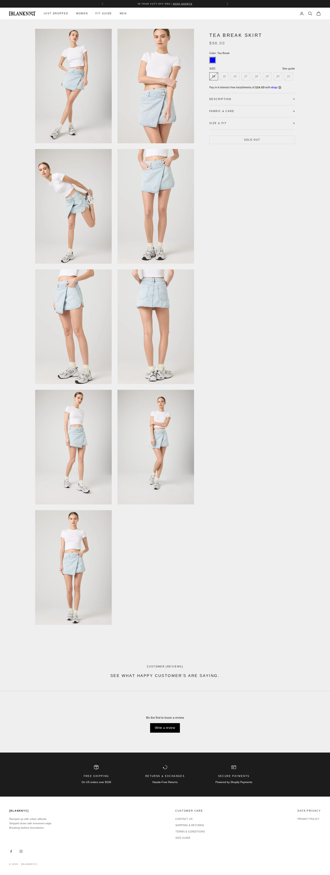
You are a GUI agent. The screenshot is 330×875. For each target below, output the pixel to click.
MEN (123, 13)
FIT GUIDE (103, 13)
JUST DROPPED (56, 13)
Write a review (165, 727)
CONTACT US (183, 818)
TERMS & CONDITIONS (190, 831)
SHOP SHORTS (182, 4)
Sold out (252, 139)
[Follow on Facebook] (11, 851)
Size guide (288, 68)
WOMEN (82, 13)
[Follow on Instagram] (21, 851)
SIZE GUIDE (182, 837)
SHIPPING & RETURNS (189, 825)
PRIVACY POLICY (308, 818)
